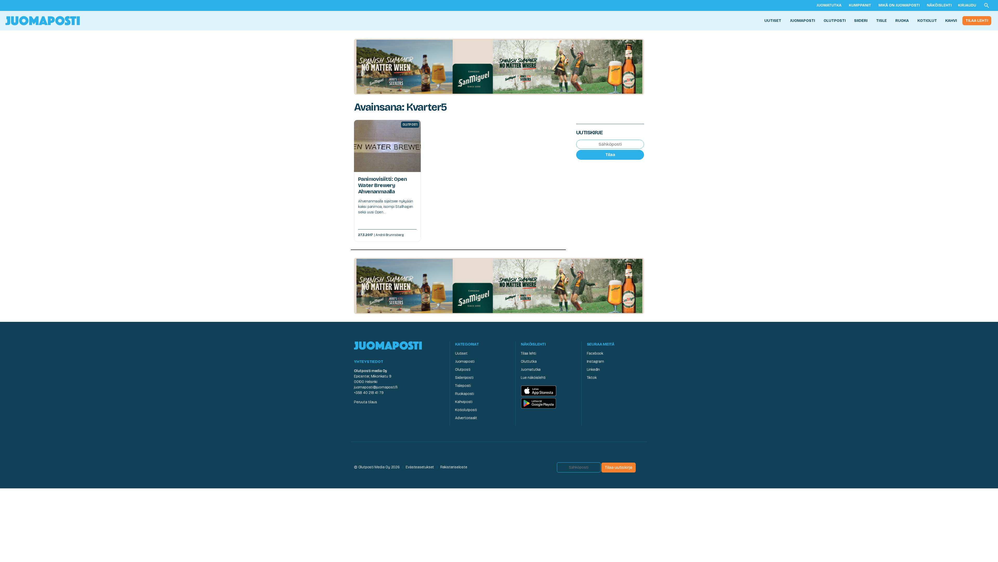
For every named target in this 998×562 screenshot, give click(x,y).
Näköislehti (939, 5)
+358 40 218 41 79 (368, 393)
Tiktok (592, 377)
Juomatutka (829, 5)
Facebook (595, 353)
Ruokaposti (464, 394)
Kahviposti (463, 402)
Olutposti (835, 20)
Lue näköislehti (533, 377)
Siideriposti (464, 377)
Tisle (881, 20)
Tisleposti (463, 386)
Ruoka (902, 20)
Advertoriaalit (466, 418)
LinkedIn (593, 369)
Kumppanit (860, 5)
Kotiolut (927, 20)
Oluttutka (528, 361)
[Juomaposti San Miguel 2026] (499, 66)
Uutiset (772, 20)
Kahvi (951, 20)
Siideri (861, 20)
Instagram (595, 361)
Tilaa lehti (977, 20)
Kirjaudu (967, 5)
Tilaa (610, 154)
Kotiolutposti (466, 410)
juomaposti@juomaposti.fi (376, 387)
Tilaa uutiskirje (618, 467)
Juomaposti (802, 20)
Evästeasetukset (420, 467)
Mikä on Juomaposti (899, 5)
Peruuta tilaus (365, 402)
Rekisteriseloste (453, 467)
